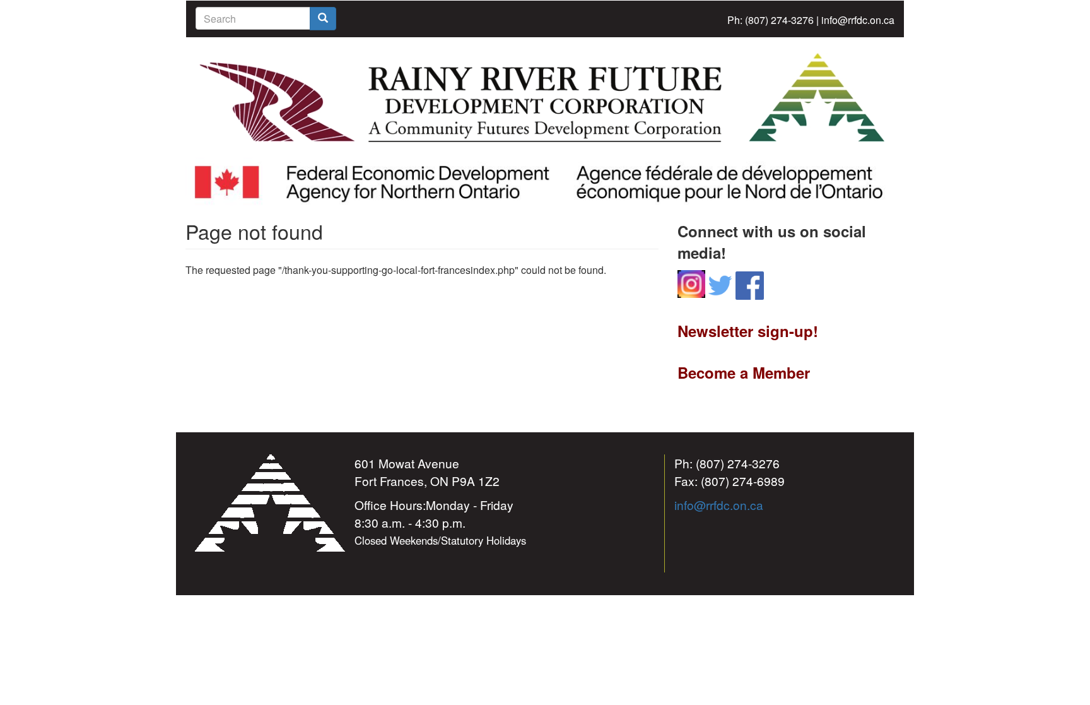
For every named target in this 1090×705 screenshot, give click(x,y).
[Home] (545, 96)
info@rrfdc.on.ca (857, 20)
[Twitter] (720, 284)
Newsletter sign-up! (747, 330)
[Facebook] (749, 284)
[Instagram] (691, 282)
